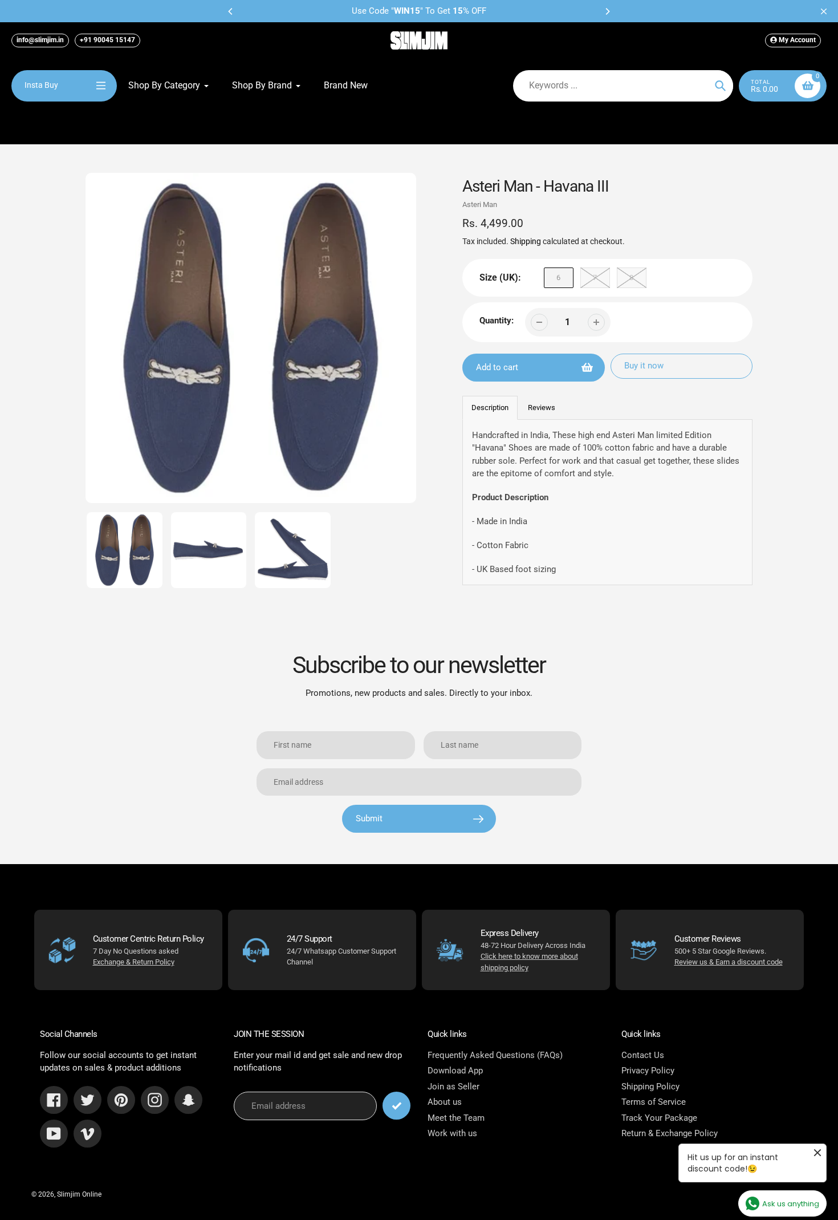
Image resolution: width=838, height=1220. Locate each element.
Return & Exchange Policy (669, 1133)
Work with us (452, 1133)
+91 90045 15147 (107, 40)
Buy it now (644, 365)
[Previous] (231, 11)
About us (445, 1102)
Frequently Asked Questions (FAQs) (495, 1055)
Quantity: (496, 320)
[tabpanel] (607, 502)
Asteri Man (479, 204)
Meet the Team (456, 1118)
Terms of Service (653, 1102)
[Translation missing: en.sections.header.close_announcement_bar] (823, 11)
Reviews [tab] (541, 407)
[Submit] (396, 1106)
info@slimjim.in (40, 40)
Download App (455, 1070)
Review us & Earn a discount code (728, 962)
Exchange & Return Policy (133, 962)
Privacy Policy (647, 1070)
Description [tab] (490, 407)
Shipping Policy (650, 1086)
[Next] (607, 11)
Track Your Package (659, 1118)
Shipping (525, 241)
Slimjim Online (79, 1194)
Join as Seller (453, 1086)
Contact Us (642, 1055)
